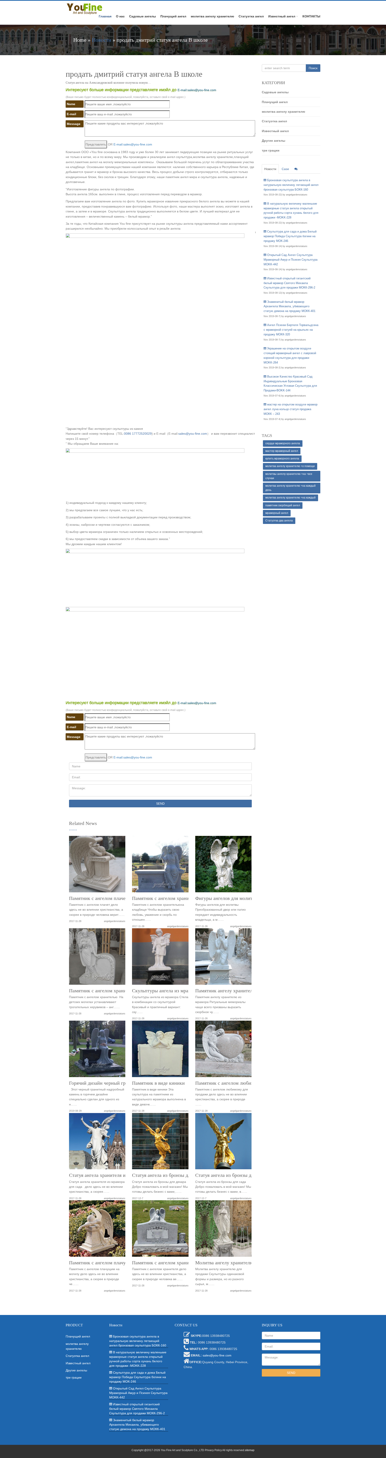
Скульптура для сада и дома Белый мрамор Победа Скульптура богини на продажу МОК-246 (290, 236)
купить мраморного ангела (282, 458)
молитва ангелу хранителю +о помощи (290, 466)
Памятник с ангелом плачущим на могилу (113, 1262)
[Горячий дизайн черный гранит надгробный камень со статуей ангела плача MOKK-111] (97, 1050)
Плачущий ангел (173, 16)
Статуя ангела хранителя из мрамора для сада (117, 1175)
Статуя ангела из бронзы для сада (230, 1175)
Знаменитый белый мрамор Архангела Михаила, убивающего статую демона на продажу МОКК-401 (289, 306)
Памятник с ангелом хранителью (104, 990)
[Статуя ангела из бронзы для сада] (223, 1143)
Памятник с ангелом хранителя (165, 1262)
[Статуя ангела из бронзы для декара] (160, 1143)
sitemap (249, 1450)
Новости (101, 40)
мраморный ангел (276, 513)
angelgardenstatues (114, 921)
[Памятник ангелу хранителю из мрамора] (223, 958)
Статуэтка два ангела (279, 520)
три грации (270, 150)
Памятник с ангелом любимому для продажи (242, 1083)
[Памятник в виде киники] (160, 1050)
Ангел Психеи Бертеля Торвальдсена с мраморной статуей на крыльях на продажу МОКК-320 (291, 329)
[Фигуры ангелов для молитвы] (223, 865)
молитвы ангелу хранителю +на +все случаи (288, 476)
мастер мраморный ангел (281, 451)
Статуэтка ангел (251, 16)
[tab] (296, 169)
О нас (120, 16)
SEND (160, 803)
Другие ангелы (273, 140)
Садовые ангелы (142, 16)
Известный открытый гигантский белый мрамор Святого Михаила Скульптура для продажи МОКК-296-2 (289, 283)
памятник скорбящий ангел (282, 505)
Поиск (313, 68)
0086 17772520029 (138, 433)
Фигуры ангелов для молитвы (226, 898)
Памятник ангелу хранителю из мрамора (238, 990)
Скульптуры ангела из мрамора (165, 990)
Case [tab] (285, 169)
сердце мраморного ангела (282, 443)
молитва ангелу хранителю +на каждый (290, 497)
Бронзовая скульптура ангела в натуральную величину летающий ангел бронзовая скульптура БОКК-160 (291, 185)
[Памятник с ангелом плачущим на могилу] (97, 1230)
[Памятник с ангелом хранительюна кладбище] (160, 865)
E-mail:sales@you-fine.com (197, 90)
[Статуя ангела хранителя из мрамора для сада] (97, 1143)
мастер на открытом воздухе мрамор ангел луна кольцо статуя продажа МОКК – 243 (290, 409)
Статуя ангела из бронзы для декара (170, 1175)
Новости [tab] (270, 169)
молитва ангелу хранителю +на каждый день (290, 488)
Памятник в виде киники (158, 1083)
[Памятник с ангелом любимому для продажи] (223, 1050)
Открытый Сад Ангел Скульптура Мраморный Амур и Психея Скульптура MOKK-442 (290, 259)
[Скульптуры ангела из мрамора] (160, 958)
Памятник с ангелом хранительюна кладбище (180, 898)
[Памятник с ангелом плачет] (97, 865)
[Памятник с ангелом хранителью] (97, 958)
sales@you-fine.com (192, 433)
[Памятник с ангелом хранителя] (160, 1230)
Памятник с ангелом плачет (98, 898)
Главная (105, 16)
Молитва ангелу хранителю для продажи (238, 1262)
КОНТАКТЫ (311, 16)
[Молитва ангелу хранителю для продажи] (223, 1230)
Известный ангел (281, 16)
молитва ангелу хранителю (212, 16)
